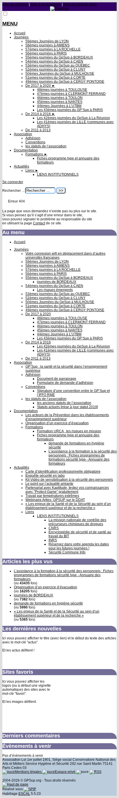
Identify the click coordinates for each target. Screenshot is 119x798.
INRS (53, 540)
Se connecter (12, 182)
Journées (21, 37)
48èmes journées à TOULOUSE (62, 90)
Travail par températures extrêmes (52, 496)
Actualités (21, 166)
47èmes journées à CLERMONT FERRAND (71, 94)
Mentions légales (28, 772)
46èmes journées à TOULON (60, 98)
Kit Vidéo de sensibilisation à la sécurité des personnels (69, 480)
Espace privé (65, 772)
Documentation (26, 150)
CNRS (54, 528)
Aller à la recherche (45, 4)
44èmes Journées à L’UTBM (59, 106)
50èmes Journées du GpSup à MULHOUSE (59, 74)
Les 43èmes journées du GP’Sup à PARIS (70, 110)
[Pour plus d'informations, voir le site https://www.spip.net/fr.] (30, 789)
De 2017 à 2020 (40, 86)
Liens (31, 170)
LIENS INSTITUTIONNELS (58, 174)
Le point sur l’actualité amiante (49, 484)
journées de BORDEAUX (56, 282)
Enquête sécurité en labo (45, 476)
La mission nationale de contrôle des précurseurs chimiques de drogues (77, 522)
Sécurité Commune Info (67, 552)
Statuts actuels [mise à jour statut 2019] (67, 407)
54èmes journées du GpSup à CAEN (54, 61)
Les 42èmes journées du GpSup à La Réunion (73, 118)
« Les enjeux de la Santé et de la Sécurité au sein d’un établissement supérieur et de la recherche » (68, 506)
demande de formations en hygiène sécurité (48, 603)
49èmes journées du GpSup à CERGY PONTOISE (64, 82)
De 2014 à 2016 (40, 114)
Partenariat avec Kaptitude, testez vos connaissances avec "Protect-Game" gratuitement (67, 490)
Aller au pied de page (80, 4)
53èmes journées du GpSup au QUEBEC (57, 65)
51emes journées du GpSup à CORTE (55, 78)
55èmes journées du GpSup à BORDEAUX (59, 57)
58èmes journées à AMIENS (47, 45)
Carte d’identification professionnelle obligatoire (63, 472)
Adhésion (32, 138)
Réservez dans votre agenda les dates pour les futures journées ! (79, 546)
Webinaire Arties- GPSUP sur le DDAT (55, 500)
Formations (36, 154)
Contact (39, 223)
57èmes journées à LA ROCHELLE (53, 49)
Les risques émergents (55, 290)
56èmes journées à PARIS (46, 53)
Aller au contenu (15, 4)
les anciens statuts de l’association (64, 403)
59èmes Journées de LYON (47, 41)
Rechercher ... (13, 191)
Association (23, 134)
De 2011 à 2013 (38, 130)
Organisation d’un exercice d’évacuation (57, 423)
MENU (10, 24)
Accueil (19, 33)
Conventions (35, 142)
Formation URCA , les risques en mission (69, 431)
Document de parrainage (56, 379)
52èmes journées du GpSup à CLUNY (55, 69)
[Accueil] (59, 8)
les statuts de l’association (45, 146)
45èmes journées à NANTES (59, 102)
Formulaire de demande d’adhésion (65, 383)
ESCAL (24, 794)
